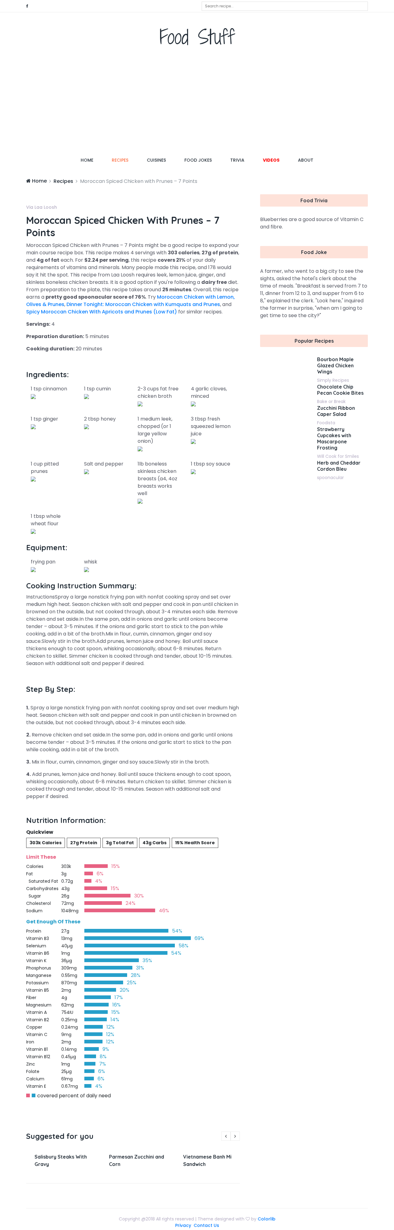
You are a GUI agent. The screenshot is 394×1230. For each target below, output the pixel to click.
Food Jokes (198, 160)
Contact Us (206, 1225)
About (305, 160)
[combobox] (285, 6)
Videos (271, 160)
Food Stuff (197, 36)
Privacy (183, 1225)
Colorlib (266, 1219)
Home (92, 160)
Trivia (237, 160)
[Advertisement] (197, 103)
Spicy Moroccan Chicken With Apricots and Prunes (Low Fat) (101, 311)
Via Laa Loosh (41, 207)
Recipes (120, 160)
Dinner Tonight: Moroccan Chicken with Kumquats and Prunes (143, 304)
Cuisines (156, 160)
